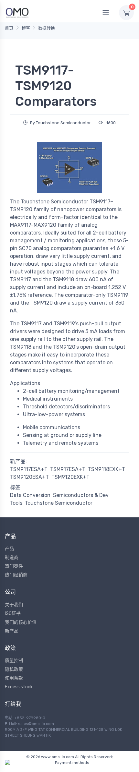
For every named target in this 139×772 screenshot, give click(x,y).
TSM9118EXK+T (106, 469)
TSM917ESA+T (67, 469)
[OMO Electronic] (17, 12)
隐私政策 (14, 669)
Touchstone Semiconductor (58, 503)
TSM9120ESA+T (29, 477)
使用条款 (14, 678)
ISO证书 (13, 613)
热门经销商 (16, 575)
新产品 (11, 631)
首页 (9, 28)
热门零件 (14, 566)
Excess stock (19, 687)
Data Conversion (30, 495)
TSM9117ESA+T (29, 469)
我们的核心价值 (21, 622)
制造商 (11, 557)
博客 (26, 28)
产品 (9, 548)
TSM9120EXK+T (70, 477)
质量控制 (14, 660)
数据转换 (46, 28)
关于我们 (14, 605)
